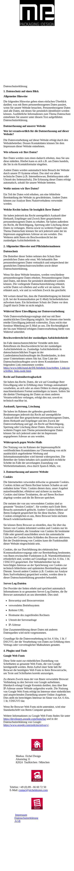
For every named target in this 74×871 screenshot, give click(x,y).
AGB (17, 821)
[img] (37, 13)
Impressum (21, 814)
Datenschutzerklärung (26, 818)
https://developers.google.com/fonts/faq (24, 718)
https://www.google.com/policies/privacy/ (26, 725)
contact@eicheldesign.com (33, 790)
